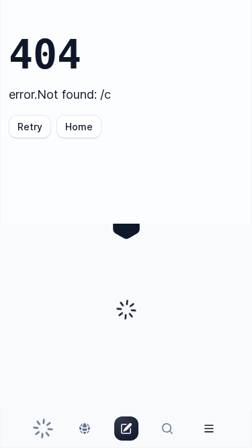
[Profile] (209, 428)
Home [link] (79, 126)
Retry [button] (29, 126)
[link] (43, 428)
